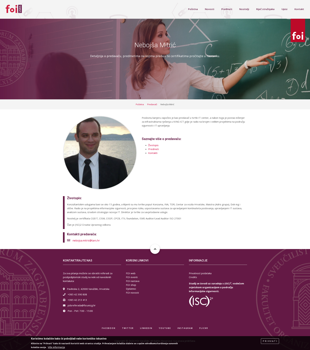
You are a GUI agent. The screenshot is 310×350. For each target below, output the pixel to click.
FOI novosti (132, 292)
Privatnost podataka (200, 273)
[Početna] (14, 8)
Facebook (109, 328)
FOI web (130, 273)
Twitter (128, 328)
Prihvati (270, 341)
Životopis (153, 145)
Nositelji (244, 9)
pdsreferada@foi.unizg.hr (81, 305)
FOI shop (131, 284)
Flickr (203, 328)
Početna (193, 9)
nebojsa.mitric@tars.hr (86, 240)
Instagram (185, 328)
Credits (193, 277)
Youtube (165, 328)
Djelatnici (131, 288)
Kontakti (152, 153)
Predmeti (226, 9)
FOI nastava (132, 281)
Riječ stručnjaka (265, 9)
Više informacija (56, 347)
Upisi (284, 9)
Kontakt (299, 9)
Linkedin (146, 328)
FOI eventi (132, 277)
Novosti (209, 9)
